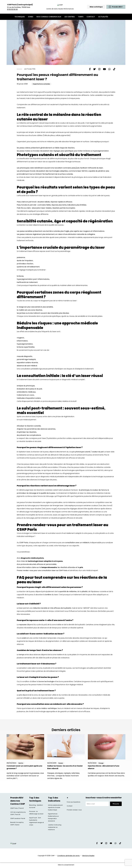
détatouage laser (26, 490)
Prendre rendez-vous (74, 810)
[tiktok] (120, 843)
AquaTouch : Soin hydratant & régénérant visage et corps (36, 821)
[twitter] (102, 843)
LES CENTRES (69, 17)
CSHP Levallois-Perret (17, 818)
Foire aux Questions (73, 802)
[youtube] (111, 843)
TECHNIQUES (20, 17)
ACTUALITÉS (103, 17)
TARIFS (80, 17)
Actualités (30, 69)
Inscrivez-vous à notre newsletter (104, 797)
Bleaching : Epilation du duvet (36, 806)
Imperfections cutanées (41, 84)
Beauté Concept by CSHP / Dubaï (17, 823)
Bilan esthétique (96, 7)
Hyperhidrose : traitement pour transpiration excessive (53, 817)
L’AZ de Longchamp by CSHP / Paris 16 (18, 813)
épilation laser (24, 452)
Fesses (60, 763)
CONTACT (91, 17)
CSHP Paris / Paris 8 (17, 808)
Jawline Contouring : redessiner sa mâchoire (55, 827)
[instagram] (106, 843)
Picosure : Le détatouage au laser (36, 812)
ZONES (30, 17)
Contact (69, 806)
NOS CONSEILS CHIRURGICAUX (49, 17)
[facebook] (97, 843)
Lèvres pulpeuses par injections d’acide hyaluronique (55, 807)
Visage (100, 763)
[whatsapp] (115, 843)
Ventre (20, 763)
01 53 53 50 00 (12, 9)
